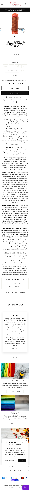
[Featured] (15, 435)
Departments (14, 475)
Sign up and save (14, 470)
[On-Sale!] (15, 403)
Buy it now (15, 93)
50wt (24, 66)
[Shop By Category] (15, 370)
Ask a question (15, 286)
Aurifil (15, 39)
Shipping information (15, 279)
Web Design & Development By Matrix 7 (15, 488)
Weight (15, 62)
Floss (15, 75)
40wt (18, 66)
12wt (5, 66)
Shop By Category (15, 391)
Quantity (15, 54)
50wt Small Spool (11, 71)
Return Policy (15, 283)
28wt (11, 66)
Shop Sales (15, 423)
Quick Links (15, 466)
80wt (22, 71)
